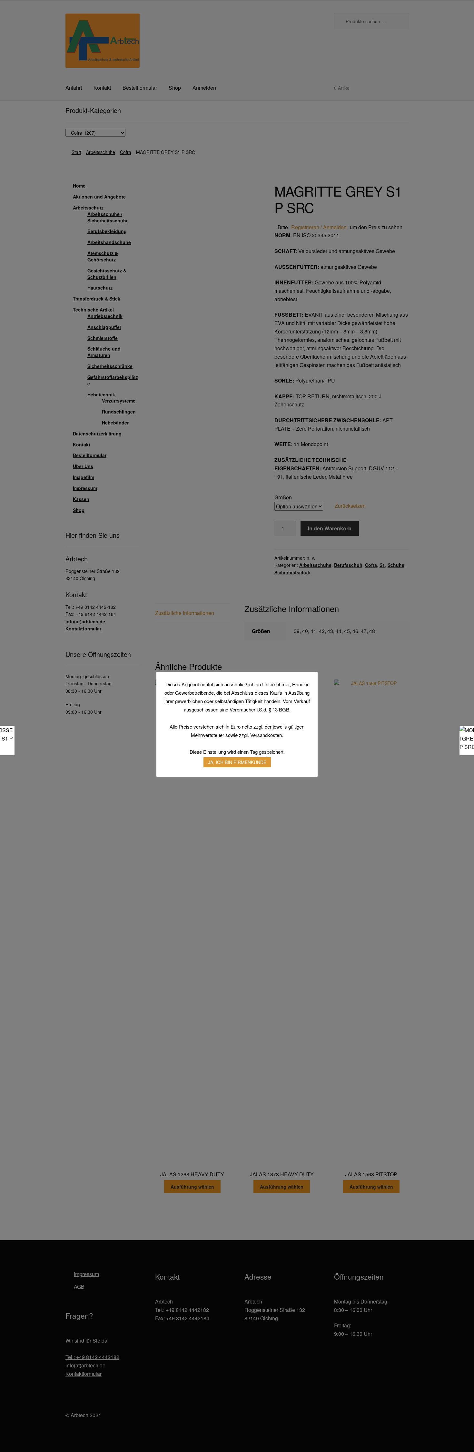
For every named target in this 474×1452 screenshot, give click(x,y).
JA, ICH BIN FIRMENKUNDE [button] (237, 762)
